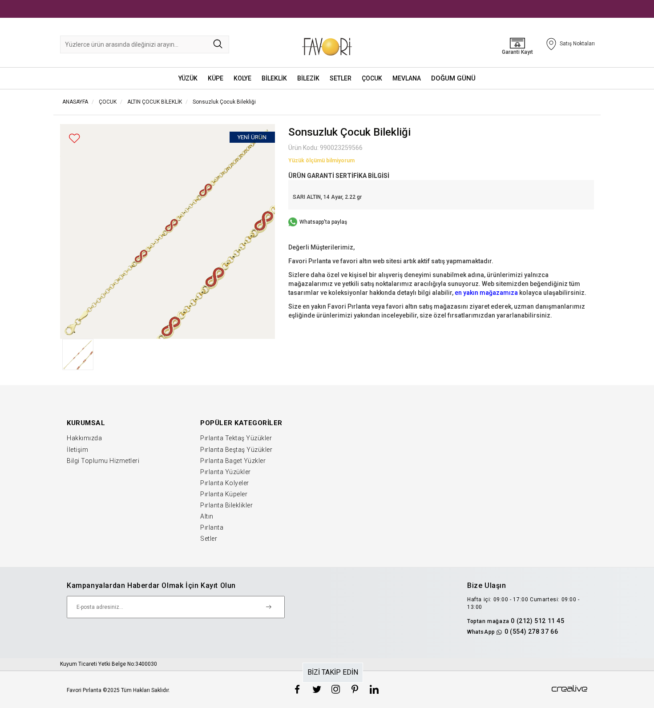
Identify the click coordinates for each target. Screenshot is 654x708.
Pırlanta (211, 527)
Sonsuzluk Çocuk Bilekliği (224, 102)
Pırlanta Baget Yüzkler (233, 460)
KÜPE (215, 78)
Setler (208, 538)
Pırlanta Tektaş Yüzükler (236, 438)
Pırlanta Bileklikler (226, 505)
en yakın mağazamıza (486, 292)
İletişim (77, 449)
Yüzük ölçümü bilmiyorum (321, 160)
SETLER (340, 78)
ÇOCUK (372, 78)
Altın (207, 516)
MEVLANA (406, 78)
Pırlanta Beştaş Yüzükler (236, 449)
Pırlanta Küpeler (223, 494)
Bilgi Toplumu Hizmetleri (103, 460)
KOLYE (242, 78)
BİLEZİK (308, 78)
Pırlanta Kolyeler (224, 483)
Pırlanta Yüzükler (225, 471)
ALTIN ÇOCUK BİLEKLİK (154, 102)
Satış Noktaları (577, 43)
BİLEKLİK (274, 78)
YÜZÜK (188, 78)
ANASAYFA (75, 102)
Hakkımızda (84, 438)
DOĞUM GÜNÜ (453, 78)
